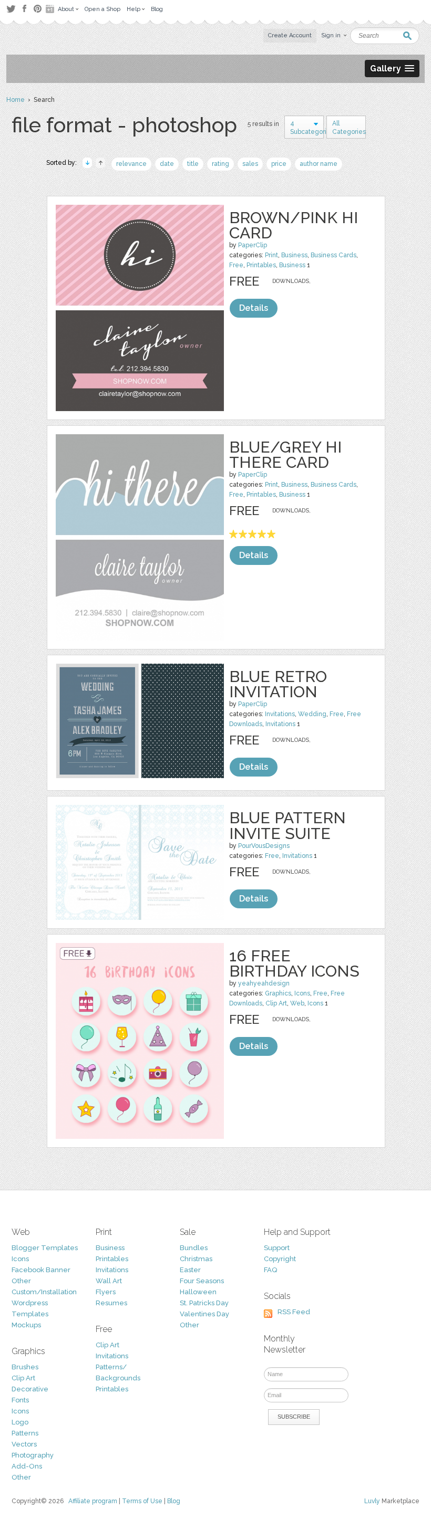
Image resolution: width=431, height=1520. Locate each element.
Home (15, 99)
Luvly (372, 1501)
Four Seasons (202, 1281)
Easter (190, 1270)
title (193, 163)
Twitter (10, 9)
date (167, 163)
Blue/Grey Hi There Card (285, 454)
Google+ (51, 9)
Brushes (25, 1367)
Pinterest (37, 9)
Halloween (198, 1292)
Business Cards (333, 255)
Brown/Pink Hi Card (293, 225)
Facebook (24, 9)
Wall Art (109, 1281)
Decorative (30, 1389)
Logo (20, 1422)
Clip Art (276, 1003)
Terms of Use (142, 1501)
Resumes (111, 1303)
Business (294, 255)
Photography (33, 1455)
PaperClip (252, 245)
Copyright (280, 1259)
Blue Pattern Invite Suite (287, 825)
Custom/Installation (44, 1292)
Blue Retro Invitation (278, 684)
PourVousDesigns (264, 846)
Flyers (106, 1292)
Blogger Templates (45, 1248)
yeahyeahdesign (264, 983)
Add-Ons (27, 1466)
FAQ (270, 1270)
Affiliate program (92, 1501)
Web (297, 1003)
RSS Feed (294, 1312)
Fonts (20, 1400)
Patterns (25, 1433)
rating (220, 163)
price (278, 163)
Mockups (26, 1325)
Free (236, 265)
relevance (131, 163)
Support (277, 1248)
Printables (261, 265)
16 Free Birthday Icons (294, 963)
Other (21, 1281)
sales (250, 163)
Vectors (24, 1444)
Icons (302, 993)
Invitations (280, 714)
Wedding (312, 714)
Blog (173, 1501)
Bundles (194, 1248)
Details (253, 308)
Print (271, 255)
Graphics (278, 993)
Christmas (196, 1259)
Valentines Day (204, 1314)
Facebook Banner (41, 1270)
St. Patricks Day (204, 1303)
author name (318, 163)
